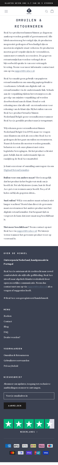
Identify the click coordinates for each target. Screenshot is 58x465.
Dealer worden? (12, 337)
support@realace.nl (37, 287)
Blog (6, 327)
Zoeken (7, 316)
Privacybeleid (11, 366)
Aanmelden (14, 406)
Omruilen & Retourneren (16, 355)
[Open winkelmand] (52, 11)
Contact (8, 321)
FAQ (6, 332)
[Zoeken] (46, 11)
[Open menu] (6, 11)
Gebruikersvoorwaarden (16, 360)
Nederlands (27, 432)
